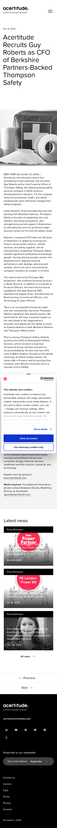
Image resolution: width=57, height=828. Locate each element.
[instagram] (44, 729)
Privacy (7, 803)
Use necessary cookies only (28, 447)
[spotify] (25, 729)
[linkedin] (6, 729)
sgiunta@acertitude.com (17, 494)
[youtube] (16, 729)
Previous (29, 678)
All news (25, 656)
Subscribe (36, 761)
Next (25, 688)
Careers (7, 784)
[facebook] (6, 737)
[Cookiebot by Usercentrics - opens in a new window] (41, 379)
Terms (6, 796)
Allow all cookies (29, 438)
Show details (41, 429)
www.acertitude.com (15, 477)
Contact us (9, 777)
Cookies (7, 809)
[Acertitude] (16, 10)
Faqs (5, 790)
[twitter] (35, 729)
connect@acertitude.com (17, 718)
